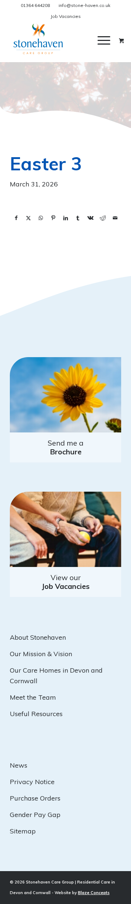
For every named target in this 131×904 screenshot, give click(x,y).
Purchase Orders (35, 798)
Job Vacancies (66, 16)
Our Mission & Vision (41, 654)
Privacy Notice (32, 782)
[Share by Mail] (115, 218)
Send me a (65, 447)
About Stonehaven (38, 637)
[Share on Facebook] (16, 218)
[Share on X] (28, 218)
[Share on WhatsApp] (41, 218)
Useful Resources (36, 714)
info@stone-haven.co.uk (84, 5)
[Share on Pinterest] (53, 218)
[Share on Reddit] (102, 218)
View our (66, 582)
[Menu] (104, 40)
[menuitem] (109, 40)
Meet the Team (33, 697)
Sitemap (23, 831)
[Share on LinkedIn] (65, 218)
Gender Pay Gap (35, 814)
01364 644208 (35, 5)
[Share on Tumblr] (78, 218)
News (18, 765)
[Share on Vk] (90, 218)
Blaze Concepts (94, 892)
